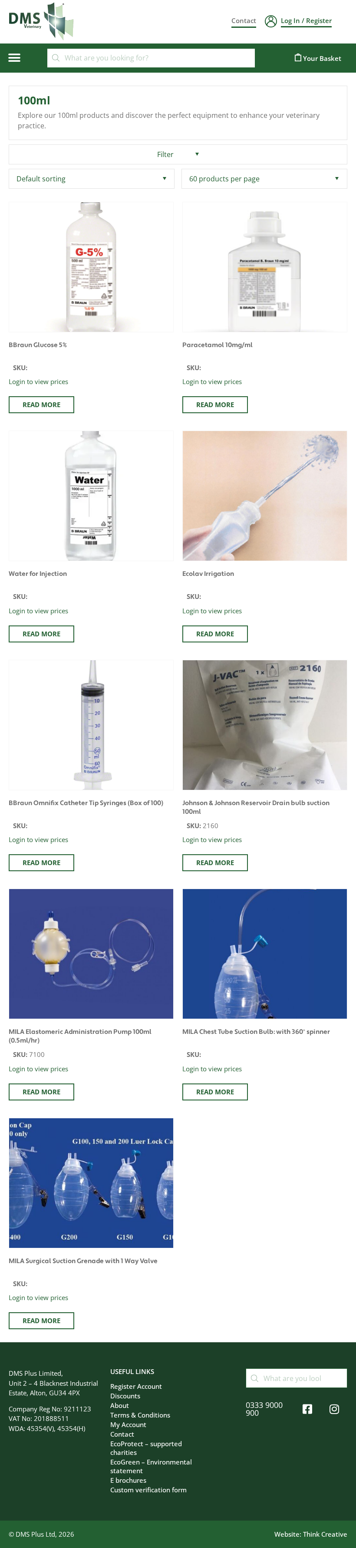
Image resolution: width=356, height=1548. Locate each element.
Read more (41, 404)
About (119, 1405)
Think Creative (325, 1534)
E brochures (128, 1480)
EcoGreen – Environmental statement (151, 1466)
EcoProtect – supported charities (146, 1448)
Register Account (136, 1386)
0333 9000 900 (264, 1409)
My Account (128, 1424)
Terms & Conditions (140, 1415)
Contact (122, 1434)
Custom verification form (148, 1489)
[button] (14, 58)
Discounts (125, 1395)
